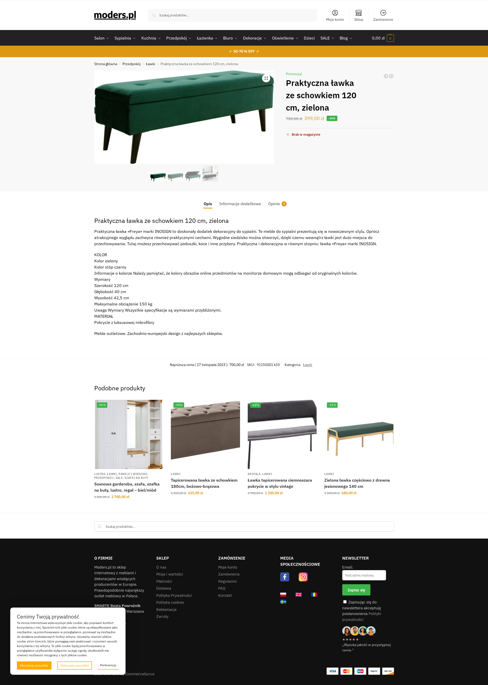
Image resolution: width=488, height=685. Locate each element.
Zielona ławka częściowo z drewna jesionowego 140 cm (357, 483)
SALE (119, 478)
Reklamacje (166, 609)
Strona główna (105, 64)
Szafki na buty (136, 478)
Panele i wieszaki (133, 474)
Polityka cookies (170, 602)
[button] (383, 38)
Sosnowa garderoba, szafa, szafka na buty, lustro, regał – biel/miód (127, 487)
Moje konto (335, 19)
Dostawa (163, 588)
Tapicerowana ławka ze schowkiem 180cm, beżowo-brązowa (204, 483)
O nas (161, 567)
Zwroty (162, 616)
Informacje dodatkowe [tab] (240, 203)
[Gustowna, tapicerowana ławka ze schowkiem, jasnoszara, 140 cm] (391, 76)
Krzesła (254, 474)
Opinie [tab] (276, 203)
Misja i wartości (169, 574)
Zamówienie (383, 19)
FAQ (221, 588)
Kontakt (225, 595)
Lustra (99, 474)
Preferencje (108, 665)
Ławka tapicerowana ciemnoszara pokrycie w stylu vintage (280, 483)
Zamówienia (229, 574)
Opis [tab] (208, 203)
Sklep (358, 19)
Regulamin (227, 581)
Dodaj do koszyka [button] (128, 507)
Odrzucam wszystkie (74, 665)
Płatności (164, 581)
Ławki (150, 64)
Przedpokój (131, 64)
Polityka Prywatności (174, 595)
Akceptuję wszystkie (34, 665)
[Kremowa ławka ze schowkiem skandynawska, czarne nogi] (386, 76)
